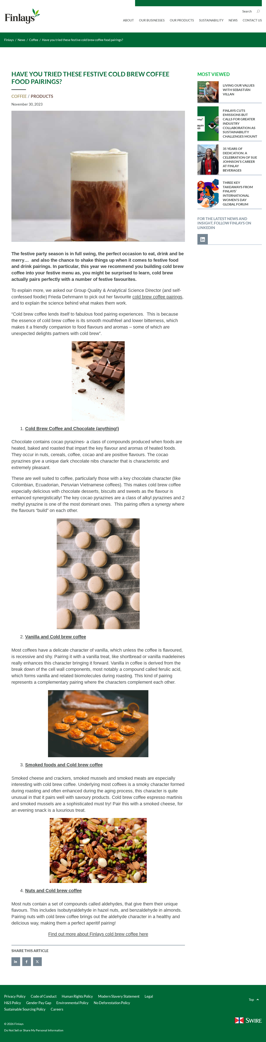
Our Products (182, 20)
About (128, 20)
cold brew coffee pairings (157, 296)
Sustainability (211, 20)
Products (42, 96)
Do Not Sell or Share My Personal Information (33, 1030)
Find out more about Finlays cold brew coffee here (98, 934)
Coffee (19, 96)
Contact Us (252, 20)
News (233, 20)
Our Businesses (152, 20)
